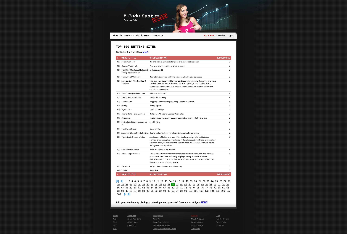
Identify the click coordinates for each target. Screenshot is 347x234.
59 (131, 187)
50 (206, 184)
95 (169, 191)
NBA (115, 225)
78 (211, 187)
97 (177, 191)
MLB (115, 222)
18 (187, 181)
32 (131, 184)
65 (156, 187)
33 (135, 184)
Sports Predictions (134, 219)
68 (169, 187)
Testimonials (195, 229)
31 (127, 184)
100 (190, 191)
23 (208, 181)
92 (156, 191)
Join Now (194, 216)
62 (143, 187)
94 (164, 191)
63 (148, 187)
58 (127, 187)
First (117, 181)
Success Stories (197, 222)
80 (219, 187)
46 (190, 184)
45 (185, 184)
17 (183, 181)
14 (170, 181)
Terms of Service (197, 225)
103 (206, 191)
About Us (156, 219)
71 (181, 187)
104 (212, 191)
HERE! (204, 202)
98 (181, 191)
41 (169, 184)
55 (227, 184)
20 (195, 181)
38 (156, 184)
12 (162, 181)
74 (194, 187)
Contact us (220, 225)
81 (223, 187)
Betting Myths (158, 216)
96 (173, 191)
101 (196, 191)
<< (121, 181)
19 (191, 181)
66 (160, 187)
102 (201, 191)
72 (185, 187)
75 (198, 187)
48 (198, 184)
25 (216, 181)
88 (139, 191)
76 (202, 187)
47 (194, 184)
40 (164, 184)
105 (217, 191)
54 (223, 184)
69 (173, 187)
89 (143, 191)
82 (227, 187)
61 (139, 187)
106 (223, 191)
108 (119, 194)
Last (129, 194)
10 (153, 181)
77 (206, 187)
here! (145, 52)
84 (122, 191)
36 (148, 184)
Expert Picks (131, 225)
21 (199, 181)
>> (124, 194)
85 (127, 191)
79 (215, 187)
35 (143, 184)
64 (152, 187)
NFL (114, 219)
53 (219, 184)
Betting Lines (132, 222)
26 (220, 181)
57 (122, 187)
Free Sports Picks (222, 219)
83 (118, 191)
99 (185, 191)
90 (148, 191)
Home (115, 216)
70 (177, 187)
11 (158, 181)
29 (118, 184)
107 (228, 191)
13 (166, 181)
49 (202, 184)
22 (204, 181)
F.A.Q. (218, 216)
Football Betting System (161, 225)
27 (225, 181)
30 (122, 184)
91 (152, 191)
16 (178, 181)
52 (215, 184)
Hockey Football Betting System (164, 229)
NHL (115, 229)
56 (118, 187)
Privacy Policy (221, 222)
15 (174, 181)
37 (152, 184)
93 (160, 191)
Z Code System (145, 17)
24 (212, 181)
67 (164, 187)
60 (135, 187)
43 (177, 184)
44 (181, 184)
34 (139, 184)
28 (229, 181)
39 (160, 184)
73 (190, 187)
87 (135, 191)
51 (211, 184)
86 (131, 191)
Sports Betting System (161, 222)
